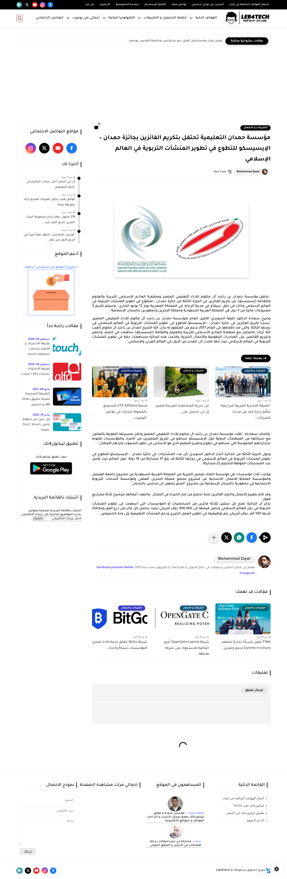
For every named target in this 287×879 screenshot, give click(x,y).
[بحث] (19, 18)
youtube (117, 567)
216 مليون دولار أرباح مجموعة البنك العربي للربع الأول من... (50, 219)
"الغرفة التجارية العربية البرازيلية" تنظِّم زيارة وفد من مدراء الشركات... (245, 412)
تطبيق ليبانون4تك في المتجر (245, 813)
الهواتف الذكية (206, 18)
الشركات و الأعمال (255, 127)
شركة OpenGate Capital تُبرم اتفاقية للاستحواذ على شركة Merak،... (186, 648)
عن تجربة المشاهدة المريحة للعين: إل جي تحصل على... (181, 409)
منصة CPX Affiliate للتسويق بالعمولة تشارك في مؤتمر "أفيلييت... (125, 412)
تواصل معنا (179, 4)
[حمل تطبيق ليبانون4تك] (51, 477)
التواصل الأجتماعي (49, 18)
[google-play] (19, 5)
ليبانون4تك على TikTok (248, 805)
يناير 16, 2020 (41, 415)
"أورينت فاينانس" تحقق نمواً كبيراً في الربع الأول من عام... (49, 237)
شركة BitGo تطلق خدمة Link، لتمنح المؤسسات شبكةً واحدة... (119, 645)
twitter (129, 567)
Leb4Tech (223, 870)
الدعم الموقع (255, 820)
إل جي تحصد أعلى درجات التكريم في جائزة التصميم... (50, 184)
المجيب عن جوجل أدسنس (208, 4)
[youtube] (35, 5)
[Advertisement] (143, 86)
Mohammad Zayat (248, 171)
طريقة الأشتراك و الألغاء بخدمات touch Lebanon (37, 349)
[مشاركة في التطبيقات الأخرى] (214, 537)
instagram (247, 573)
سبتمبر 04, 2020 (39, 339)
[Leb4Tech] (247, 18)
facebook (103, 567)
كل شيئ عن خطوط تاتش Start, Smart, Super (36, 425)
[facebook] (50, 5)
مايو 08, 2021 (41, 389)
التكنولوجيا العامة (122, 18)
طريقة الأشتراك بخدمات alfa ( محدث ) (35, 374)
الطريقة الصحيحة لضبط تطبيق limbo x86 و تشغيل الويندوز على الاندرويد (35, 400)
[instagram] (42, 5)
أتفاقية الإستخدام (155, 4)
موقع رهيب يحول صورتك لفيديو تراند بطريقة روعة (49, 202)
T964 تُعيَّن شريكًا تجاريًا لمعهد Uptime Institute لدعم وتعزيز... (246, 645)
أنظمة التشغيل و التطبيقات (165, 18)
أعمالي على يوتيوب (86, 18)
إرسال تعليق (254, 690)
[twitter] (27, 5)
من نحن (89, 4)
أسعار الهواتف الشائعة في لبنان (249, 4)
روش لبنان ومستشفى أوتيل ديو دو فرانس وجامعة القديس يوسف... (174, 41)
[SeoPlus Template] (268, 870)
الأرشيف (105, 4)
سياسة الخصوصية (127, 4)
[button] (251, 537)
